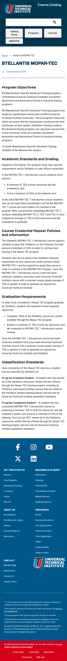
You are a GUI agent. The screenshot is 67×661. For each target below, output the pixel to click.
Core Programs (10, 480)
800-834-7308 (10, 565)
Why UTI (7, 502)
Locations (8, 491)
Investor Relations (12, 531)
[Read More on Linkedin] (33, 458)
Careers (7, 525)
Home (5, 55)
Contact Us (9, 576)
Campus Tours (10, 581)
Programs (33, 33)
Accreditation (10, 514)
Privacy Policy (18, 652)
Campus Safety (42, 547)
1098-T (38, 542)
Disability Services (43, 502)
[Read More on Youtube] (49, 447)
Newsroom (9, 536)
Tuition (7, 496)
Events (38, 514)
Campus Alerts (42, 552)
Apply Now (14, 41)
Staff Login (40, 657)
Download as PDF (16, 71)
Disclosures (27, 657)
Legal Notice (34, 652)
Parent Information (43, 531)
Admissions (40, 475)
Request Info (9, 571)
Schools (7, 475)
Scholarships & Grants (45, 491)
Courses (52, 33)
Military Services (42, 496)
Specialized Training (13, 486)
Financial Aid (41, 486)
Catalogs (39, 480)
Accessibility (49, 652)
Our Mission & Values (13, 520)
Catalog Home (14, 33)
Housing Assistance (44, 520)
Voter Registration (43, 536)
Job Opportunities (43, 525)
